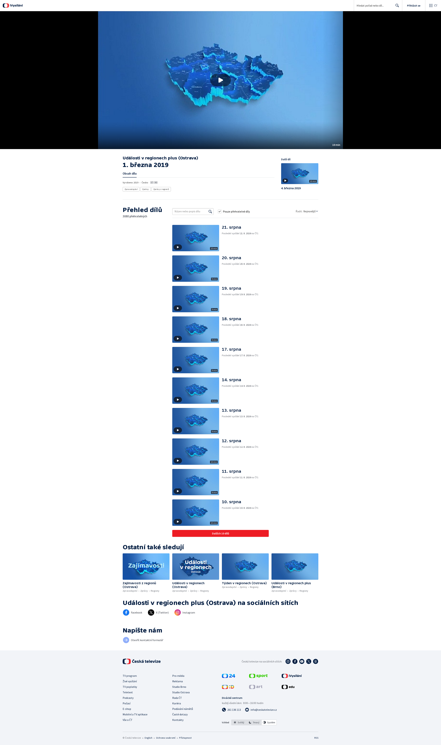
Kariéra (176, 703)
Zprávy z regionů (161, 189)
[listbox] (254, 722)
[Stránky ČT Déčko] (228, 688)
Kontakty (177, 720)
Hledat (397, 5)
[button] (220, 80)
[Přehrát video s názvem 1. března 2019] (220, 80)
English (148, 737)
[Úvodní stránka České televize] (142, 661)
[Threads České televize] (315, 661)
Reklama (177, 681)
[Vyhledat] (210, 211)
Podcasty (128, 698)
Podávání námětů (182, 709)
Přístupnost (185, 737)
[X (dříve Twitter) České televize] (308, 661)
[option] (239, 722)
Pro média (178, 675)
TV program (130, 675)
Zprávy (145, 189)
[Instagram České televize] (288, 661)
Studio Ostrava (181, 692)
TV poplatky (130, 686)
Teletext (128, 692)
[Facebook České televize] (295, 661)
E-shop (127, 709)
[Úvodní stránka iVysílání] (16, 5)
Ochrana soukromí (165, 737)
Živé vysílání (130, 681)
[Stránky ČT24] (228, 677)
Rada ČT (177, 698)
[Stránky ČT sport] (258, 677)
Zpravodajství (131, 189)
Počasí (126, 703)
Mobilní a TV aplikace (135, 714)
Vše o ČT (127, 720)
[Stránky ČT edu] (288, 688)
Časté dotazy (180, 714)
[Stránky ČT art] (255, 688)
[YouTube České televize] (302, 661)
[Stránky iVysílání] (292, 677)
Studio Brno (179, 686)
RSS (316, 737)
